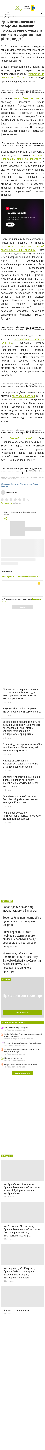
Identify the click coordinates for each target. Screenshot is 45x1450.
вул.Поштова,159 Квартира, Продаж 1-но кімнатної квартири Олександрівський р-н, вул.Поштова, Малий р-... (21, 1231)
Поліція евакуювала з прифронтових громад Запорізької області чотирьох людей (22, 815)
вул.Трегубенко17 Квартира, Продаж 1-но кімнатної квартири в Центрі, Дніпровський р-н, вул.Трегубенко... (21, 1189)
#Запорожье (5, 484)
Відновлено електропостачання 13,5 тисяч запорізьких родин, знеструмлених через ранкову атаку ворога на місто (20, 694)
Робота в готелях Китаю (16, 1310)
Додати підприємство (22, 1073)
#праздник (14, 484)
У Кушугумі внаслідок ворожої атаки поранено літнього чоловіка (22, 710)
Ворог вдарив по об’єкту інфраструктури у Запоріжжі (20, 908)
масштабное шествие (26, 98)
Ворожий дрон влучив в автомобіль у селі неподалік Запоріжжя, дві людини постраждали (22, 747)
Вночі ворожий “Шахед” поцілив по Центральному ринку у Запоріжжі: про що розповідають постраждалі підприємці (20, 939)
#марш (35, 484)
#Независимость (26, 484)
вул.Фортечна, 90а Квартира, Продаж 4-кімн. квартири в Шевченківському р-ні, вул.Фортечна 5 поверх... (19, 1273)
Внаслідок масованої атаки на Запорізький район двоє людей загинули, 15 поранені (20, 799)
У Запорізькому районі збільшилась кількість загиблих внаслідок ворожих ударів (20, 763)
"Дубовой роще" (20, 438)
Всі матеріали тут (22, 1012)
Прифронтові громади (22, 995)
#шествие (4, 486)
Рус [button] (7, 13)
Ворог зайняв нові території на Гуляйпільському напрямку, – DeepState (22, 921)
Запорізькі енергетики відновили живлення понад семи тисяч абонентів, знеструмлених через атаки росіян (21, 781)
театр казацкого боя (23, 396)
